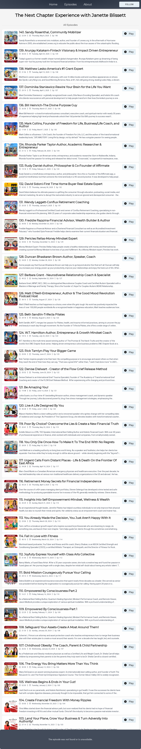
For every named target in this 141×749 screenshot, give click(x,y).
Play (131, 33)
